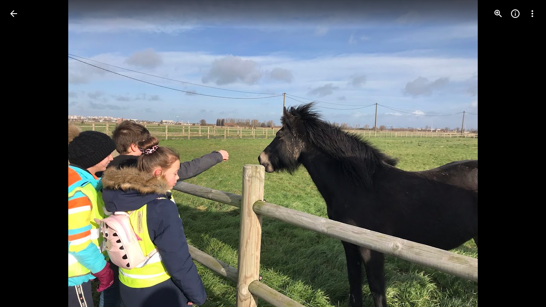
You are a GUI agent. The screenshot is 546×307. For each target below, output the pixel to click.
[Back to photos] (13, 13)
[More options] (532, 13)
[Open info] (515, 13)
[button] (24, 153)
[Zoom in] (498, 13)
